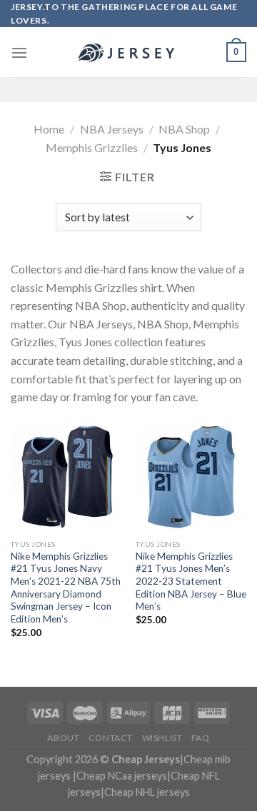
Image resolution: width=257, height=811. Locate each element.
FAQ (200, 737)
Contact (111, 737)
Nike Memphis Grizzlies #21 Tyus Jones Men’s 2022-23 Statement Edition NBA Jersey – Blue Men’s (191, 581)
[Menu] (19, 52)
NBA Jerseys (111, 129)
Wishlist (162, 737)
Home (49, 129)
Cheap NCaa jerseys (121, 776)
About (63, 737)
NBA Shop (184, 129)
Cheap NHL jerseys (147, 792)
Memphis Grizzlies (92, 147)
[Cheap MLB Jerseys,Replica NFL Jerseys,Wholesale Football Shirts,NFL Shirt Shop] (128, 52)
